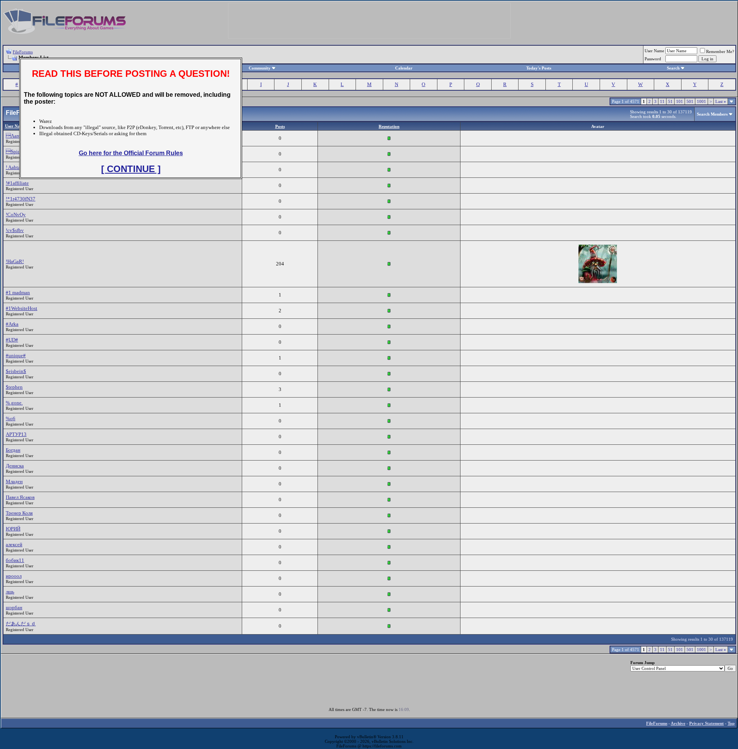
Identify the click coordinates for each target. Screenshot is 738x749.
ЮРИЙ (13, 529)
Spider (15, 151)
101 (679, 101)
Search (673, 68)
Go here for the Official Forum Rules (131, 153)
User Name (654, 50)
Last (720, 101)
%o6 (10, 418)
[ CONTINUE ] (131, 169)
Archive (678, 723)
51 (670, 101)
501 (689, 101)
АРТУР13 (16, 434)
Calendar (403, 68)
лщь (10, 592)
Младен (14, 481)
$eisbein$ (16, 371)
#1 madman (18, 292)
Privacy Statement (706, 723)
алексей (14, 544)
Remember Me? (720, 51)
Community (260, 68)
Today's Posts (538, 68)
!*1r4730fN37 (20, 199)
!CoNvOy (16, 214)
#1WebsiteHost (21, 308)
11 (662, 101)
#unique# (16, 355)
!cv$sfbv (15, 230)
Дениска (15, 466)
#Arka (12, 324)
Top (731, 723)
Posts (280, 126)
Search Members (712, 114)
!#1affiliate (17, 183)
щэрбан (14, 607)
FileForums (23, 52)
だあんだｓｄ (21, 623)
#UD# (12, 340)
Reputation (389, 126)
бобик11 (15, 560)
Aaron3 (16, 136)
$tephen (14, 387)
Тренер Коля (19, 513)
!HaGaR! (15, 261)
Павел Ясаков (20, 497)
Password (653, 58)
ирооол (14, 576)
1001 (701, 101)
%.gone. (14, 403)
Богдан (13, 450)
